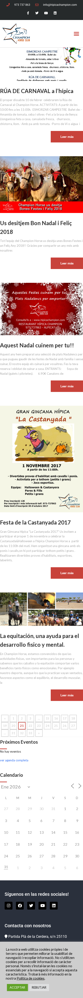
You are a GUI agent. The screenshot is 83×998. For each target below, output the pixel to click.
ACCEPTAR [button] (17, 987)
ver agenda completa (14, 760)
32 (22, 733)
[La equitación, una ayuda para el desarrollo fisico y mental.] (41, 609)
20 (13, 726)
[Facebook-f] (28, 13)
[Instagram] (8, 906)
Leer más (67, 136)
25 (56, 726)
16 (56, 718)
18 (73, 718)
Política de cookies (30, 978)
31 (13, 733)
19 (5, 726)
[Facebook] (20, 906)
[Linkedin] (54, 13)
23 (39, 726)
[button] (76, 33)
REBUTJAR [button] (39, 987)
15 (47, 718)
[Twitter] (37, 13)
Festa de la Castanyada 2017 (35, 522)
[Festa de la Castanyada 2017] (41, 459)
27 (73, 726)
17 (64, 718)
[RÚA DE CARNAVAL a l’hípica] (41, 64)
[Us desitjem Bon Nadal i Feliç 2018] (41, 184)
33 (30, 733)
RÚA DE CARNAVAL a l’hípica (36, 91)
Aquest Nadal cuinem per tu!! (37, 345)
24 (47, 726)
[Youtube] (46, 13)
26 (64, 726)
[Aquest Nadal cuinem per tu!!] (41, 308)
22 (30, 726)
